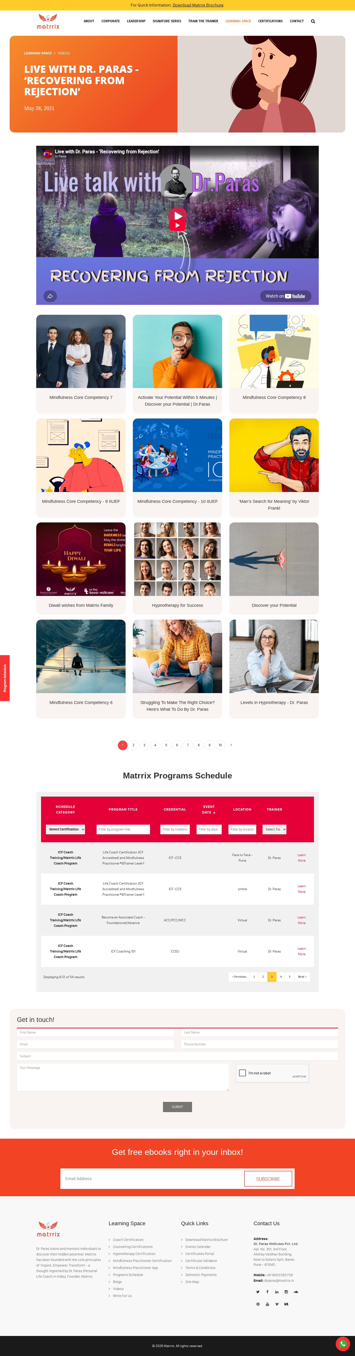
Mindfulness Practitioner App (135, 1268)
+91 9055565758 (279, 1275)
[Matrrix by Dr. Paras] (48, 21)
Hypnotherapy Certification (133, 1254)
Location (242, 809)
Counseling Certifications (132, 1247)
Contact (297, 21)
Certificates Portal (199, 1254)
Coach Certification (127, 1240)
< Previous (239, 977)
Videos (118, 1289)
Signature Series (167, 21)
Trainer (274, 809)
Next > (302, 977)
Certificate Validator (201, 1261)
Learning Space (238, 21)
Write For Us (122, 1296)
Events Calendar (198, 1247)
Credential (175, 809)
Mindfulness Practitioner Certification (142, 1261)
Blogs (117, 1282)
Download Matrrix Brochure (198, 5)
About (89, 21)
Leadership (136, 21)
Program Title (123, 809)
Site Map (192, 1282)
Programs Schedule (127, 1275)
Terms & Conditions (200, 1268)
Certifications (270, 21)
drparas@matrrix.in (279, 1280)
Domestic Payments (201, 1275)
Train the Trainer (203, 21)
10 (220, 745)
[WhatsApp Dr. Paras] (343, 1344)
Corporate (110, 21)
